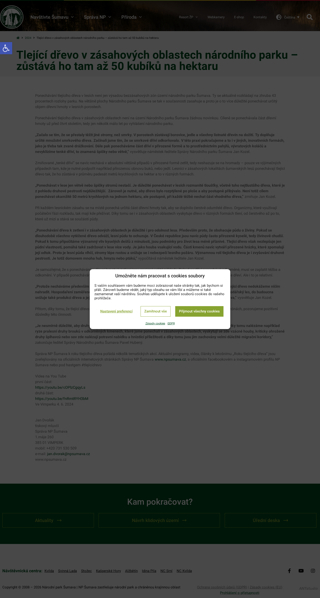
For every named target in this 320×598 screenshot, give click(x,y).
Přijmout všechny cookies (199, 311)
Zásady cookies (155, 323)
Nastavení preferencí (116, 311)
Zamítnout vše (155, 311)
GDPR (171, 323)
